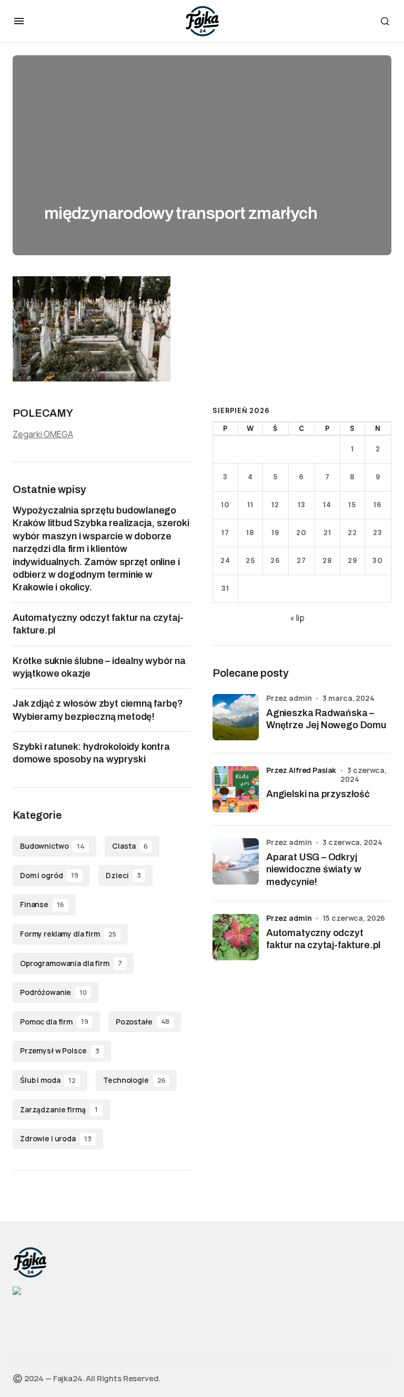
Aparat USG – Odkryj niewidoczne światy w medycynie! (313, 869)
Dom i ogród (49, 875)
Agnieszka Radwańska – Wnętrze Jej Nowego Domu (326, 719)
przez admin (288, 918)
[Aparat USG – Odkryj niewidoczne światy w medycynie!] (236, 861)
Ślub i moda (48, 1080)
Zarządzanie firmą (59, 1109)
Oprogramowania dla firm (71, 963)
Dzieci (123, 875)
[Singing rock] (17, 1290)
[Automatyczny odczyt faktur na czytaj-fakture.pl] (236, 937)
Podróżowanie (53, 992)
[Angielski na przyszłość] (236, 789)
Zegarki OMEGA (43, 434)
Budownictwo (52, 846)
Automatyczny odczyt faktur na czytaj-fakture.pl (323, 939)
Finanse (42, 904)
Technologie (134, 1080)
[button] (19, 21)
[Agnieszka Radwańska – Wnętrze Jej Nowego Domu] (236, 717)
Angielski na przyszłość (318, 794)
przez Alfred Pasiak (301, 770)
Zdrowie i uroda (56, 1138)
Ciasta (130, 846)
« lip (297, 618)
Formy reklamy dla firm (68, 934)
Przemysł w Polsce (59, 1051)
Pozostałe (142, 1022)
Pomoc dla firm (54, 1022)
